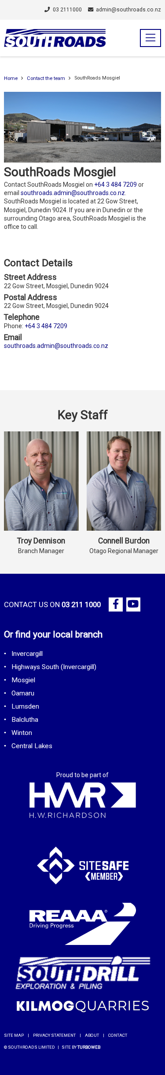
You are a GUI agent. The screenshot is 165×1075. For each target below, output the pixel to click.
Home (11, 78)
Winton (21, 733)
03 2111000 (66, 10)
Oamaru (22, 693)
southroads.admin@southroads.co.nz (73, 192)
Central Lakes (31, 746)
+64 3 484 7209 (115, 184)
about (92, 1035)
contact (117, 1035)
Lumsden (25, 706)
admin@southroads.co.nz (128, 10)
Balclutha (24, 720)
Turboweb (88, 1047)
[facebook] (116, 604)
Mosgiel (23, 680)
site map (14, 1035)
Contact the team (46, 78)
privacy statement (54, 1035)
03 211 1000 (81, 604)
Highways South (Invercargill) (53, 667)
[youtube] (133, 604)
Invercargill (27, 654)
